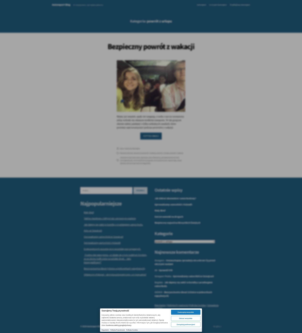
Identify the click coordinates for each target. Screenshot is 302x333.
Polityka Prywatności (117, 330)
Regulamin (105, 330)
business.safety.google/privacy (118, 325)
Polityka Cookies (132, 330)
